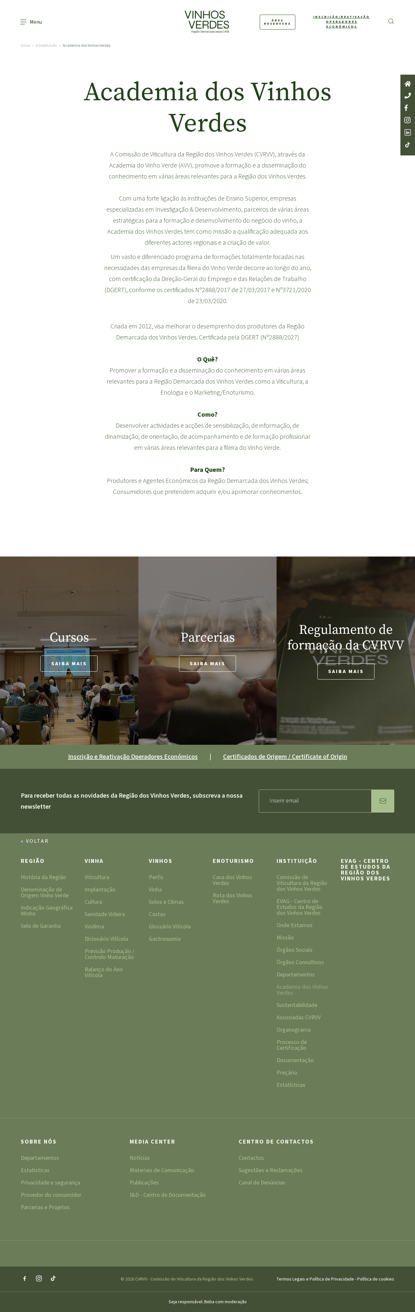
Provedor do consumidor (51, 1195)
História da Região (43, 878)
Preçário (287, 1073)
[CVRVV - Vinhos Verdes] (194, 21)
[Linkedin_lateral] (407, 133)
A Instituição (46, 45)
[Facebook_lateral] (407, 108)
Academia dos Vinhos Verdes (302, 990)
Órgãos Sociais (295, 950)
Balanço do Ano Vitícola (104, 973)
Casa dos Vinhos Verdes (232, 881)
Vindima (94, 927)
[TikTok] (53, 1278)
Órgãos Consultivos (300, 963)
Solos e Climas (166, 902)
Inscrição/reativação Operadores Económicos (341, 22)
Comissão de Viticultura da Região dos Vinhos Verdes (302, 884)
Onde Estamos (295, 926)
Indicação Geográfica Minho (47, 911)
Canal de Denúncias (262, 1183)
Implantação (100, 890)
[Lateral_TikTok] (407, 145)
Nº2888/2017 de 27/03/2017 (232, 290)
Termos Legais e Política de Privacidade (315, 1279)
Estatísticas (291, 1085)
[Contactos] (407, 96)
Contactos (251, 1158)
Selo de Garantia (41, 926)
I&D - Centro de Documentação (168, 1195)
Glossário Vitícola (170, 927)
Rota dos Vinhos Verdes (232, 899)
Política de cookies (375, 1279)
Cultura (93, 902)
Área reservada (277, 22)
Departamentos (296, 975)
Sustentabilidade (297, 1005)
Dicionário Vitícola (106, 939)
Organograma (294, 1030)
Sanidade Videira (105, 915)
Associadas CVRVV (299, 1018)
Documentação (295, 1061)
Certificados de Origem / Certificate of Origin (285, 756)
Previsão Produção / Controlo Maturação (109, 955)
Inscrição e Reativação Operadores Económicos (133, 756)
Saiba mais (69, 663)
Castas (157, 915)
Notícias (140, 1158)
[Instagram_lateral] (407, 120)
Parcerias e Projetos (45, 1208)
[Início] (407, 84)
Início (25, 45)
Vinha (94, 861)
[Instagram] (39, 1279)
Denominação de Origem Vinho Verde (45, 893)
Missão (285, 938)
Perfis (156, 878)
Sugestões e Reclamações (270, 1171)
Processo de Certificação (292, 1045)
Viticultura (97, 878)
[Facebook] (25, 1279)
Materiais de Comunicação (162, 1171)
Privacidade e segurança (50, 1183)
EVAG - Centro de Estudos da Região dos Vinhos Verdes (300, 908)
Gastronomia (165, 939)
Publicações (144, 1183)
